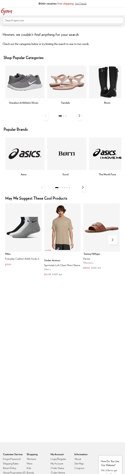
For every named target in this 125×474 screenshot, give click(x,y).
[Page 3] (65, 115)
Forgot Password (12, 459)
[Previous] (45, 115)
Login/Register (58, 459)
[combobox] (63, 20)
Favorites (108, 11)
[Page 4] (64, 187)
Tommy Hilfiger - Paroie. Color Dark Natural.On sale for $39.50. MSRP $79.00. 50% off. (101, 236)
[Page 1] (60, 115)
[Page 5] (67, 187)
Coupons (79, 468)
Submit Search (120, 20)
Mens (29, 463)
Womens (31, 459)
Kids (29, 468)
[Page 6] (69, 187)
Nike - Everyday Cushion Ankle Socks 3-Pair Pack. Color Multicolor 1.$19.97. (23, 235)
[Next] (79, 115)
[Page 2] (63, 115)
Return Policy (9, 468)
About (77, 459)
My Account (101, 11)
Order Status (57, 468)
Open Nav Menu (121, 11)
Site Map (79, 463)
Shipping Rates (11, 463)
